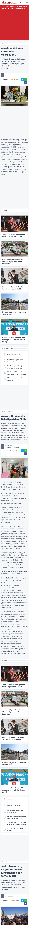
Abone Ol (5, 79)
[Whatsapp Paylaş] (25, 79)
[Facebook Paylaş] (25, 82)
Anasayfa (4, 44)
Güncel (11, 44)
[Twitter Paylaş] (22, 79)
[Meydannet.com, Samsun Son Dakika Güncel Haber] (9, 2)
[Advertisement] (14, 25)
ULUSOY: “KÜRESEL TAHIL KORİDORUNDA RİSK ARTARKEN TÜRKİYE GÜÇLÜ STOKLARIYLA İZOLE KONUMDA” (14, 8)
